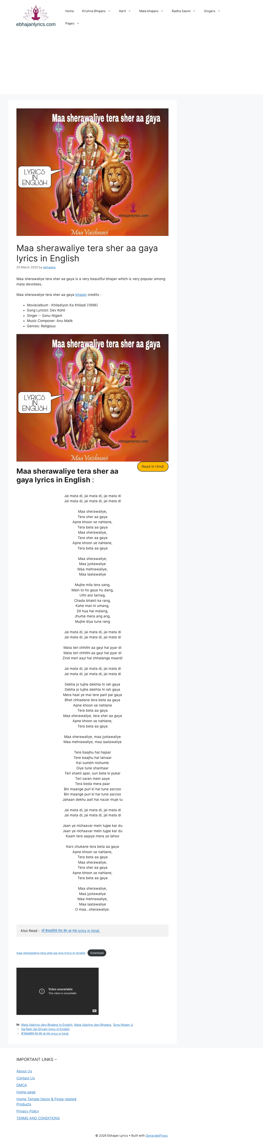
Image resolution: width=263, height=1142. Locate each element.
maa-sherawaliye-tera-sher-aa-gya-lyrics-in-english (50, 953)
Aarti (122, 11)
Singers (209, 11)
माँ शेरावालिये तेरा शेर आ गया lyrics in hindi (71, 931)
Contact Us (25, 1078)
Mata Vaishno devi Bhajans (92, 1024)
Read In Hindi (153, 466)
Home (69, 11)
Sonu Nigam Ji (123, 1024)
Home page (26, 1092)
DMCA (21, 1085)
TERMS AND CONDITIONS (38, 1118)
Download (97, 953)
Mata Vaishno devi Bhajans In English (47, 1024)
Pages (69, 23)
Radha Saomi (181, 11)
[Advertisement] (131, 65)
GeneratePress (157, 1135)
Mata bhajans (148, 11)
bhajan (81, 295)
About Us (24, 1071)
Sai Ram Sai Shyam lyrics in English (45, 1029)
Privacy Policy (27, 1111)
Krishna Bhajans (94, 11)
